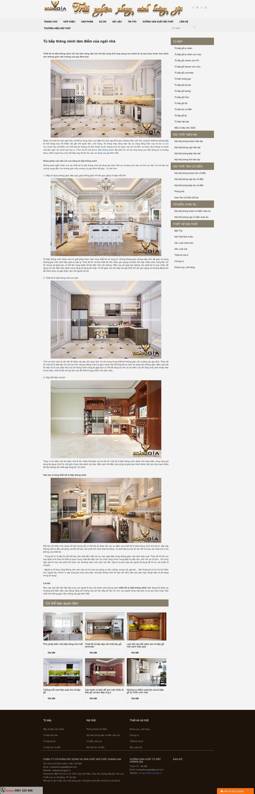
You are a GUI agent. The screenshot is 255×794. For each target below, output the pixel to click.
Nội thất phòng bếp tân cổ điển (188, 185)
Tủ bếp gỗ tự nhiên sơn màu (187, 54)
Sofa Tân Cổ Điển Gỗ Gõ (186, 197)
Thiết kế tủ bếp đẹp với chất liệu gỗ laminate (103, 645)
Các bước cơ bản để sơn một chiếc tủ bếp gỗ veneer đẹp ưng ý (104, 691)
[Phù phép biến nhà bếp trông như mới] (63, 626)
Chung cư (179, 261)
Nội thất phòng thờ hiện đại (187, 159)
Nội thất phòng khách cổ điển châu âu (192, 210)
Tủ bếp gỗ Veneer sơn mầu (187, 66)
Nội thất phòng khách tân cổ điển (190, 172)
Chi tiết (51, 652)
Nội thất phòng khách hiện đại (188, 141)
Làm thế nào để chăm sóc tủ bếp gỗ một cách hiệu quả (145, 645)
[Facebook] (193, 7)
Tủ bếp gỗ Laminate (183, 72)
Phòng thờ (179, 191)
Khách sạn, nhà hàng (184, 267)
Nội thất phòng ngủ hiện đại (187, 147)
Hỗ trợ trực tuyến (233, 791)
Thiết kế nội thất (185, 224)
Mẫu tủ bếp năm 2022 (184, 127)
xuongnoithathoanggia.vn (150, 772)
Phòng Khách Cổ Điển (96, 729)
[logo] (55, 5)
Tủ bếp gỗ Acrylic (182, 84)
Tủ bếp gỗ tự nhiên (183, 48)
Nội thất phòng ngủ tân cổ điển (188, 179)
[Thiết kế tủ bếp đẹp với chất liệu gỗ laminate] (105, 626)
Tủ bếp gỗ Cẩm (181, 97)
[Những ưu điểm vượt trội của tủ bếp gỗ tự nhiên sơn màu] (146, 672)
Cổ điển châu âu (184, 204)
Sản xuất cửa (180, 248)
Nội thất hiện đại (185, 134)
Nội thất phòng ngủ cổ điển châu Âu (191, 216)
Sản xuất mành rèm (183, 242)
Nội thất (91, 720)
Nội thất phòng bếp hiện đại (187, 153)
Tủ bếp (178, 41)
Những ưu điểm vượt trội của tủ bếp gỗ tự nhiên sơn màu (145, 691)
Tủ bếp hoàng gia (182, 78)
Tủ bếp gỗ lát (180, 115)
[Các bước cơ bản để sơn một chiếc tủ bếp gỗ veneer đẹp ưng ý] (105, 672)
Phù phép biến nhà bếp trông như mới (63, 644)
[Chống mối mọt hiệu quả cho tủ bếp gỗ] (63, 672)
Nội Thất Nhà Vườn (183, 236)
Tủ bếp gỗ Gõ (180, 103)
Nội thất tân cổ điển (188, 166)
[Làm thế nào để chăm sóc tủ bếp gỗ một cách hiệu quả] (146, 626)
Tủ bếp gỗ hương (182, 90)
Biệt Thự (178, 230)
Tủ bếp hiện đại (181, 121)
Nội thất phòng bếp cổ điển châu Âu (103, 735)
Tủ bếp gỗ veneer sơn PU (186, 60)
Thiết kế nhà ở (181, 254)
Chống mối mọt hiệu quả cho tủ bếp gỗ (61, 691)
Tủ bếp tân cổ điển (183, 109)
